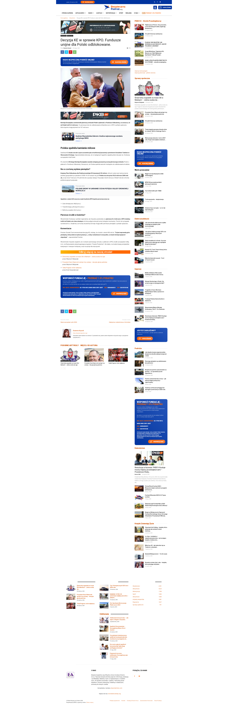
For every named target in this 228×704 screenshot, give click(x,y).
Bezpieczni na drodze (65, 360)
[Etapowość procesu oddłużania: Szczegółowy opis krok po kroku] (104, 655)
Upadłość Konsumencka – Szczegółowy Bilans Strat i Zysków (117, 628)
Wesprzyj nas (121, 293)
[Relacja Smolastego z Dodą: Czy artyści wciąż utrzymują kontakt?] (139, 283)
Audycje (99, 13)
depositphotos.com (116, 688)
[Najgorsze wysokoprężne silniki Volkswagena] (139, 176)
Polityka (86, 360)
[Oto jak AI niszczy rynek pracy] (139, 36)
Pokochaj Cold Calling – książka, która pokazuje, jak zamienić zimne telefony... (156, 529)
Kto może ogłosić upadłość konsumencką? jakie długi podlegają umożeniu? (118, 646)
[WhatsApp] (74, 52)
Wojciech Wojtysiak (139, 102)
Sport (121, 13)
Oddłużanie (146, 338)
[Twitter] (66, 52)
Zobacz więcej (89, 702)
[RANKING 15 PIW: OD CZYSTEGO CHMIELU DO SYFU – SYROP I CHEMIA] (104, 596)
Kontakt (123, 700)
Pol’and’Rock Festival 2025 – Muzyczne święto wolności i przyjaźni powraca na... (156, 487)
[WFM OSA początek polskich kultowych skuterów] (139, 184)
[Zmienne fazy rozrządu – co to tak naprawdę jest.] (139, 210)
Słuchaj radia (120, 62)
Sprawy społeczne (142, 78)
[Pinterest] (70, 52)
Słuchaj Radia (89, 2)
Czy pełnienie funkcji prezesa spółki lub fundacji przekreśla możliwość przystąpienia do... (118, 637)
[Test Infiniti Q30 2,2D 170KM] (139, 193)
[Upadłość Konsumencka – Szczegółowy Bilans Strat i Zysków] (104, 628)
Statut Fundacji (158, 700)
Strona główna (67, 13)
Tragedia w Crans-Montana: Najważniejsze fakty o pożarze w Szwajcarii (154, 291)
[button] (154, 2)
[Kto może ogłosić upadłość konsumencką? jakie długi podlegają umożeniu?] (104, 646)
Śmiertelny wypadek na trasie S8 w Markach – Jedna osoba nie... (149, 99)
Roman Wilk (138, 474)
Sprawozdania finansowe (146, 700)
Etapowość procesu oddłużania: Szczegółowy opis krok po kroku (119, 655)
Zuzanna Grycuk (67, 48)
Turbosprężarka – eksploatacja (154, 199)
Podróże (138, 348)
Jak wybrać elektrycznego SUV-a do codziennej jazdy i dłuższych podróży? (155, 233)
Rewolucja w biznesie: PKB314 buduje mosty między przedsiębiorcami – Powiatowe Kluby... (156, 317)
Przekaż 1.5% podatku (153, 13)
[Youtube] (160, 2)
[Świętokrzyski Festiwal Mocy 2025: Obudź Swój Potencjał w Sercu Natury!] (139, 506)
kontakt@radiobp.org (114, 693)
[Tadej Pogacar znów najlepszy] (119, 355)
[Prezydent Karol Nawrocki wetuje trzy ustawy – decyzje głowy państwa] (95, 355)
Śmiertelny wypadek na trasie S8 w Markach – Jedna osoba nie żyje (83, 256)
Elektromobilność (142, 219)
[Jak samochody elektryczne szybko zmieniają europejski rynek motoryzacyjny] (139, 225)
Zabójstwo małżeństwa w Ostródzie (119, 322)
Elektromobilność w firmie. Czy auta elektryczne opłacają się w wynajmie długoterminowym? (155, 242)
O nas (136, 13)
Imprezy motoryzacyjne (141, 71)
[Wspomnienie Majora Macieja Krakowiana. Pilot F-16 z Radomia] (139, 310)
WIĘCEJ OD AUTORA (89, 345)
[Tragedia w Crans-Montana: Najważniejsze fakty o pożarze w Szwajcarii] (139, 292)
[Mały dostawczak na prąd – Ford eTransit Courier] (139, 260)
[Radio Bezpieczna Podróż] (114, 8)
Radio (90, 13)
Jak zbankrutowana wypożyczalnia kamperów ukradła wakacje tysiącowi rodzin (155, 354)
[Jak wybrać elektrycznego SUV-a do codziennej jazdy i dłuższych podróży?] (139, 234)
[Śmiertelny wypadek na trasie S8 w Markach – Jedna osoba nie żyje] (72, 355)
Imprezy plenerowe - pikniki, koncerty (145, 73)
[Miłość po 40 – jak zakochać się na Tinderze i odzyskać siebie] (139, 547)
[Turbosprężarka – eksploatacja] (139, 201)
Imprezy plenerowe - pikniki (141, 464)
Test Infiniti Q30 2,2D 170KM (153, 191)
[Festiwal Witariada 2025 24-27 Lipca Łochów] (139, 497)
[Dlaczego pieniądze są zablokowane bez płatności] (139, 363)
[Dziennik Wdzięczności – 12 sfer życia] (139, 556)
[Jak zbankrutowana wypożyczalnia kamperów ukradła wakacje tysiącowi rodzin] (139, 354)
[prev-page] (62, 368)
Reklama (129, 13)
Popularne (111, 360)
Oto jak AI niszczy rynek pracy (153, 34)
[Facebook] (157, 2)
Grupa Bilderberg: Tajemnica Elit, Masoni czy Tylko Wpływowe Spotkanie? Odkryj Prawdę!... (154, 53)
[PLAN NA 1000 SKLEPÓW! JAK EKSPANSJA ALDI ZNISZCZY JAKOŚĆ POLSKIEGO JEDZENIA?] (139, 44)
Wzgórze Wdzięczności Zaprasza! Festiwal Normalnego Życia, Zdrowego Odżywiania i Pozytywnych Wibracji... (156, 514)
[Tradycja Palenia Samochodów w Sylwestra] (139, 301)
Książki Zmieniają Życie (144, 524)
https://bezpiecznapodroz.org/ (80, 333)
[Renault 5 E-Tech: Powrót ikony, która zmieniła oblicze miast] (139, 252)
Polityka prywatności (115, 700)
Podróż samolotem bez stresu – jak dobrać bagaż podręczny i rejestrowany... (155, 380)
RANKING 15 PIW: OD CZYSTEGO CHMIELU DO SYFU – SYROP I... (119, 595)
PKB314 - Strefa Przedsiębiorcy (148, 21)
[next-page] (64, 368)
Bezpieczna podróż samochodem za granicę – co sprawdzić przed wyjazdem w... (155, 371)
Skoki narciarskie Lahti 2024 (69, 322)
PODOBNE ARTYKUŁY (70, 345)
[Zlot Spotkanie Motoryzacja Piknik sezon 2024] (104, 605)
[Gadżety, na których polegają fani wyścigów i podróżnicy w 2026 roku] (139, 390)
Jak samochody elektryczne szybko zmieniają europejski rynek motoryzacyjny (155, 224)
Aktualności (79, 13)
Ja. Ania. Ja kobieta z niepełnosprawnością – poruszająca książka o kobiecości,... (155, 538)
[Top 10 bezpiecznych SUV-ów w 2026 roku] (104, 588)
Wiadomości (70, 35)
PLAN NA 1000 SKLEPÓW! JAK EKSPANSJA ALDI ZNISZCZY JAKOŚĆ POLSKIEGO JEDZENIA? (155, 44)
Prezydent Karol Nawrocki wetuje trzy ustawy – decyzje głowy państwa (84, 262)
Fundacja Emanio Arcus (132, 700)
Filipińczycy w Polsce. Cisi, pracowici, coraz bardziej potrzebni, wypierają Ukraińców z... (155, 26)
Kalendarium (140, 448)
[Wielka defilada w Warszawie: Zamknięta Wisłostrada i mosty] (139, 275)
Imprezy (138, 269)
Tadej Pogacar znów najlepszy (71, 267)
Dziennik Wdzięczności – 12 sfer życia (156, 554)
